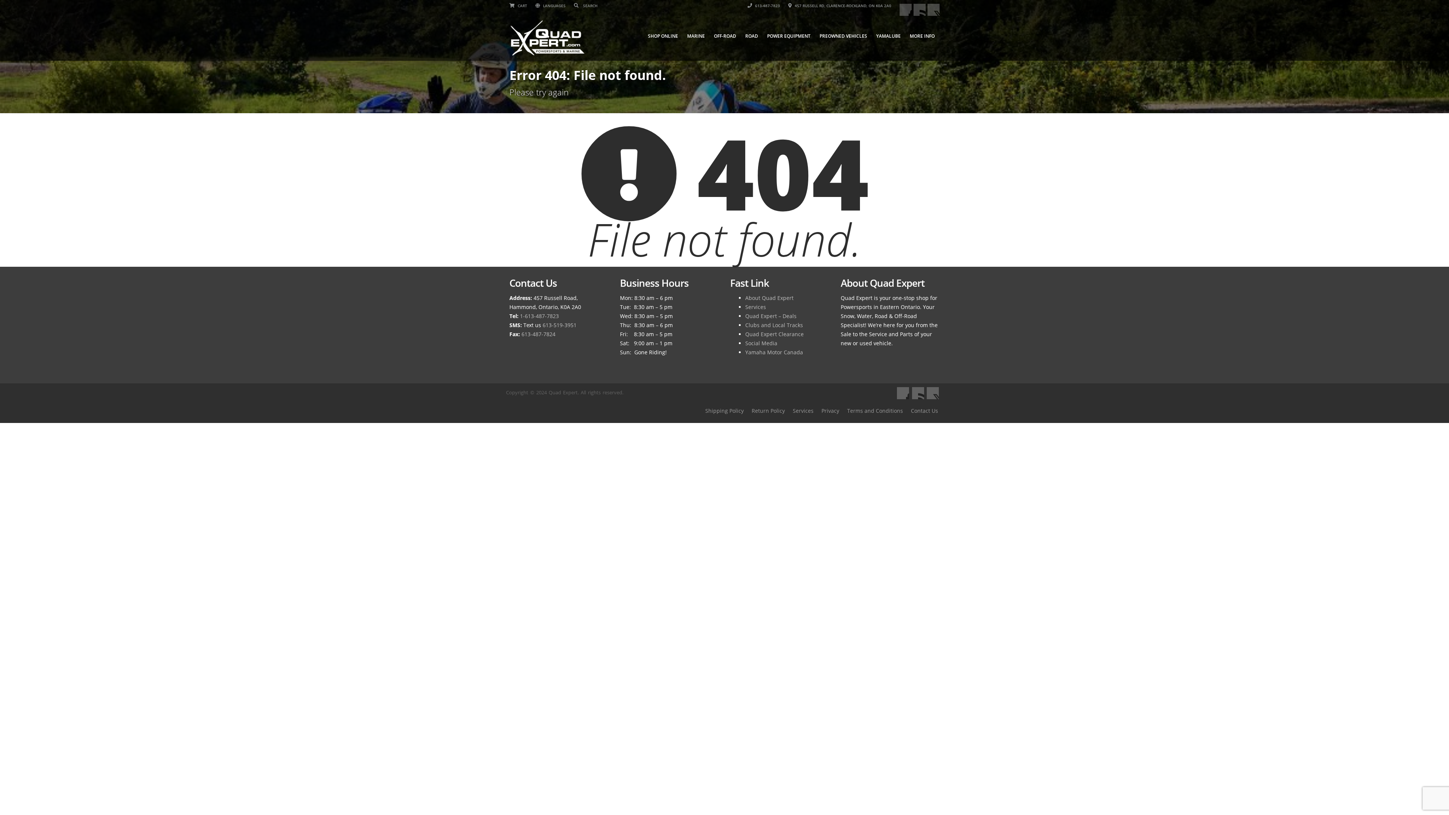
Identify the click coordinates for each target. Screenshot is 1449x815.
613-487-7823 (767, 5)
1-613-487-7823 (539, 316)
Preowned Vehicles (843, 36)
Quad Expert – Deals (771, 316)
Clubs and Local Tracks (774, 325)
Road (751, 36)
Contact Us (924, 410)
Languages (554, 5)
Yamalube (888, 36)
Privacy (830, 410)
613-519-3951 (560, 325)
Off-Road (725, 36)
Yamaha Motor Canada (774, 352)
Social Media (761, 343)
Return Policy (768, 410)
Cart (522, 5)
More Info (922, 36)
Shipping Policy (724, 410)
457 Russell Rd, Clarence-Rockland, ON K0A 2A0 (842, 5)
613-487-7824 (538, 334)
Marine (696, 36)
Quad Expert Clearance (774, 334)
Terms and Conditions (875, 410)
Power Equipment (789, 36)
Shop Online (663, 36)
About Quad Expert (769, 297)
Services (755, 307)
